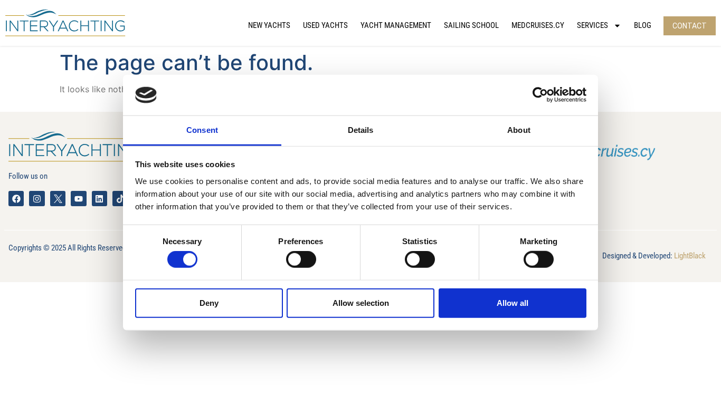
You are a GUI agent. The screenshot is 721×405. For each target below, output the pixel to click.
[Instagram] (36, 198)
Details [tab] (361, 130)
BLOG (642, 25)
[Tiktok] (120, 198)
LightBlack (690, 256)
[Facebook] (16, 198)
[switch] (301, 259)
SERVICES (592, 25)
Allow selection (361, 302)
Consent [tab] (202, 130)
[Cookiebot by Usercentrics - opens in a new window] (540, 95)
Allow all (512, 302)
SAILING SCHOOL (471, 25)
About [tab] (518, 130)
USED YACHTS (325, 25)
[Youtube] (78, 198)
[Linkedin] (99, 198)
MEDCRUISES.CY (537, 25)
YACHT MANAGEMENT (395, 25)
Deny (209, 302)
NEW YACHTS (269, 25)
